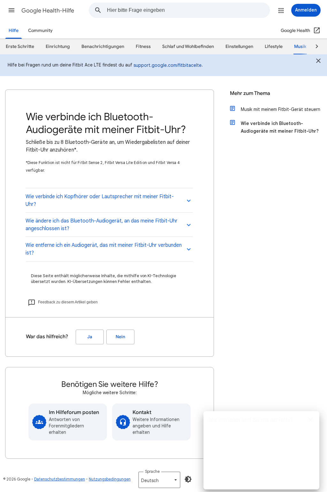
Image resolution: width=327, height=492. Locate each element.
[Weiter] (314, 46)
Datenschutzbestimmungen (59, 479)
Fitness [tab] (143, 46)
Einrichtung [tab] (58, 46)
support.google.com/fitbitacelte (167, 65)
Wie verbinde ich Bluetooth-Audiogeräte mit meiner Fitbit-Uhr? (280, 127)
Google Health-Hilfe (47, 10)
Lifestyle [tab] (274, 46)
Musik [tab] (300, 46)
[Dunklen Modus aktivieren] (188, 479)
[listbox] (159, 480)
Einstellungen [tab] (239, 46)
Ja (89, 337)
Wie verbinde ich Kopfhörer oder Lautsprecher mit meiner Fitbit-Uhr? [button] (100, 200)
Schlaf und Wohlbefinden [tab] (188, 46)
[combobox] (188, 10)
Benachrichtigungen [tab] (102, 46)
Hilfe (14, 30)
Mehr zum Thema (250, 93)
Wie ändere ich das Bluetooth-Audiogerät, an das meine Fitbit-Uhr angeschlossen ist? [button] (102, 225)
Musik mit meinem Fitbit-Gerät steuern (280, 109)
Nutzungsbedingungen (110, 479)
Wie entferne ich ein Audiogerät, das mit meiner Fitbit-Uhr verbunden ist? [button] (104, 249)
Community (40, 30)
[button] (11, 10)
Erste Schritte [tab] (20, 46)
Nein (120, 337)
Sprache (152, 471)
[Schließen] (318, 61)
